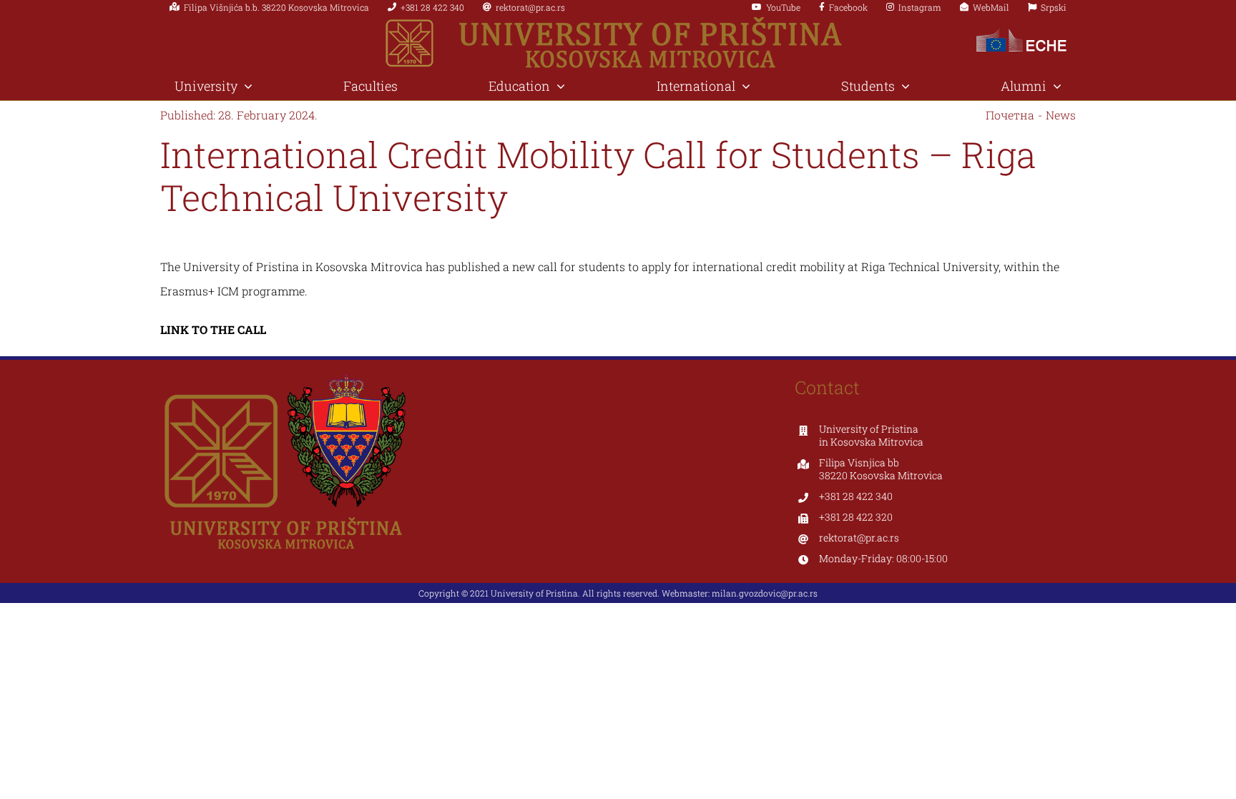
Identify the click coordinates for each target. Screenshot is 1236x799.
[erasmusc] (1021, 29)
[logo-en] (618, 22)
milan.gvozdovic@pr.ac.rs (765, 593)
